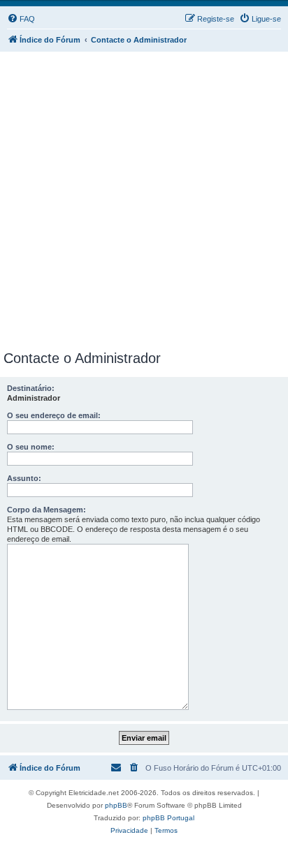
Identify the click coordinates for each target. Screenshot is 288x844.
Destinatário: (31, 388)
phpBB (116, 805)
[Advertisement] (144, 198)
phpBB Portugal (168, 818)
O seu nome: (31, 447)
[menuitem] (21, 18)
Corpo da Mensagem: (46, 509)
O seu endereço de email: (54, 415)
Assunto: (24, 478)
